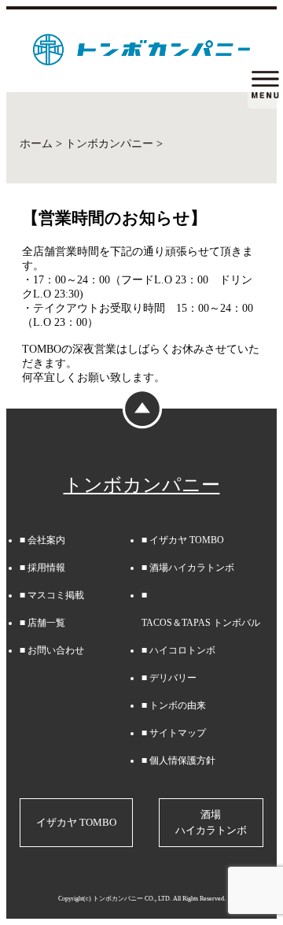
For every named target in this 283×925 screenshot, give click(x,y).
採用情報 (46, 567)
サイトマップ (177, 732)
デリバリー (173, 677)
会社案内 (46, 540)
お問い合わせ (56, 650)
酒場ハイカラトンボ (191, 567)
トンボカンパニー (142, 485)
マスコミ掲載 (56, 595)
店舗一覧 (46, 622)
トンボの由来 (177, 705)
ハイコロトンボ (182, 650)
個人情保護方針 (182, 760)
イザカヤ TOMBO (186, 540)
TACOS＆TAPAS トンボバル (201, 622)
